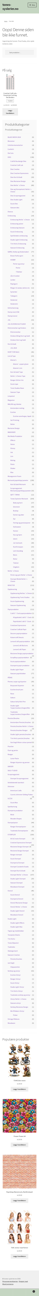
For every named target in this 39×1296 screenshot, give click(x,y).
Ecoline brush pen (16, 690)
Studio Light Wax (16, 927)
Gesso (12, 444)
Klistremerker (15, 332)
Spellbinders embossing (19, 236)
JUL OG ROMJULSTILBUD (17, 324)
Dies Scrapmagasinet (17, 196)
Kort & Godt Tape (16, 372)
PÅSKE (10, 677)
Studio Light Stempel (18, 879)
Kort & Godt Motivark (18, 484)
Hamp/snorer (12, 316)
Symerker (13, 292)
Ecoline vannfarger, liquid (22, 416)
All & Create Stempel (17, 839)
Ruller (12, 424)
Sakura (12, 697)
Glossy (12, 448)
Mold (12, 815)
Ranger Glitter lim (17, 380)
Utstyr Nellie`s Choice (18, 999)
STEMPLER (12, 835)
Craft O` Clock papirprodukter (21, 613)
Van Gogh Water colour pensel (21, 742)
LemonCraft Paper (19, 649)
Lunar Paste (14, 758)
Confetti (11, 149)
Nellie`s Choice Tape (17, 376)
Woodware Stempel (17, 887)
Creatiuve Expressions (18, 625)
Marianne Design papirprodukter (21, 653)
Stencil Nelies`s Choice (18, 907)
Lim (11, 456)
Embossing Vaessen (17, 228)
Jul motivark (17, 543)
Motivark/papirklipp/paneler (18, 480)
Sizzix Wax (14, 802)
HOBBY (12, 260)
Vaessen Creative (14, 955)
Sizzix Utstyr (14, 983)
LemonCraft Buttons (20, 645)
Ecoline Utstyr (15, 975)
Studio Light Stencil (17, 911)
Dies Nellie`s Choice (17, 185)
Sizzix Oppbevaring (17, 601)
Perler (18, 268)
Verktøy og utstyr (14, 971)
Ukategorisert (13, 951)
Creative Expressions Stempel (21, 843)
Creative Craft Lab (16, 165)
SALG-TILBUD (12, 770)
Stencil (10, 891)
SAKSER (10, 766)
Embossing (12, 216)
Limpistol (11, 396)
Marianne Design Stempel (19, 847)
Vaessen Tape (15, 392)
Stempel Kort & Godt (17, 871)
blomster (16, 507)
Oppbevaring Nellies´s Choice (21, 593)
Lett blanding (18, 551)
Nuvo (12, 694)
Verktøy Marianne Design (19, 1007)
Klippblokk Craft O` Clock (22, 617)
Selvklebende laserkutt (16, 782)
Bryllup (15, 511)
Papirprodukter (13, 609)
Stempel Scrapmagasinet (19, 778)
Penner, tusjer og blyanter (17, 682)
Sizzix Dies (14, 204)
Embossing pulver (16, 224)
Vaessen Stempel (16, 883)
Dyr (14, 519)
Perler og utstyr (18, 264)
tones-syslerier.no (10, 7)
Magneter (11, 400)
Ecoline (13, 412)
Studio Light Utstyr (17, 987)
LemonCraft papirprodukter (20, 641)
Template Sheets (14, 935)
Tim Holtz (11, 939)
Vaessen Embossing (17, 248)
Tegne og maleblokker (16, 931)
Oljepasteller (15, 967)
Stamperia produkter (15, 810)
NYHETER (11, 585)
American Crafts (16, 790)
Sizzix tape (14, 384)
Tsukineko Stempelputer (19, 831)
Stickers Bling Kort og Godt (20, 336)
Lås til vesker (15, 276)
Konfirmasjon (18, 547)
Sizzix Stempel (15, 859)
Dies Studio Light (16, 200)
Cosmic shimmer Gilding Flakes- (21, 794)
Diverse (10, 212)
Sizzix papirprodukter (18, 661)
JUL (9, 320)
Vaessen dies (14, 208)
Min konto (6, 1292)
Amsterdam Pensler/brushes (20, 722)
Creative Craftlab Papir (18, 629)
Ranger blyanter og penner (20, 762)
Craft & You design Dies (18, 161)
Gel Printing (14, 420)
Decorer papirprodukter (18, 633)
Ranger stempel (16, 855)
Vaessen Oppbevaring (18, 605)
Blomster (11, 141)
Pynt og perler (13, 750)
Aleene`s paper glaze (20, 364)
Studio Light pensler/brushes (20, 734)
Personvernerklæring (10, 1281)
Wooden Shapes (16, 819)
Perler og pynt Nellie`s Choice (21, 575)
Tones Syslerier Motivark (19, 499)
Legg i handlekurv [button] (10, 111)
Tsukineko (11, 947)
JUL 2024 (13, 348)
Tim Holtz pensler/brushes (20, 738)
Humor (15, 531)
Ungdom (16, 567)
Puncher (11, 746)
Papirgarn (13, 284)
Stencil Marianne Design (19, 903)
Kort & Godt (12, 344)
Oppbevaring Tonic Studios (20, 597)
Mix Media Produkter (15, 436)
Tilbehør (19, 272)
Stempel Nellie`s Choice (19, 875)
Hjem (5, 21)
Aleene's (13, 360)
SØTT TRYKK (15, 495)
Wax (11, 472)
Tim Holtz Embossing (18, 244)
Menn (15, 555)
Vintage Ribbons (13, 1019)
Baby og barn (17, 503)
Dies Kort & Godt (16, 177)
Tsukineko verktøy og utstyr (20, 995)
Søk (19, 1292)
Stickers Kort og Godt (18, 340)
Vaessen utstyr (15, 1003)
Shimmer (11, 786)
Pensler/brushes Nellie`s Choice (21, 726)
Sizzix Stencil (15, 895)
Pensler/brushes (16, 959)
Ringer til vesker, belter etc (20, 288)
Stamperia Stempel (17, 863)
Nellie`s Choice (13, 571)
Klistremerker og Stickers (17, 328)
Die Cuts (11, 153)
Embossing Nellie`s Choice (20, 220)
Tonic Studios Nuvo (17, 388)
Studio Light (12, 919)
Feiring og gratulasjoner (21, 523)
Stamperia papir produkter (19, 665)
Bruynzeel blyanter (17, 685)
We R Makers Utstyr (17, 1011)
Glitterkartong (13, 308)
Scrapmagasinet (13, 774)
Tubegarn (13, 296)
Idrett (15, 539)
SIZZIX (10, 798)
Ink (11, 452)
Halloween (17, 527)
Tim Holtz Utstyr (16, 991)
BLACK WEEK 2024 (14, 137)
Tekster (16, 563)
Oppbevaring (12, 589)
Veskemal (13, 300)
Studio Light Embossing (18, 240)
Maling (12, 460)
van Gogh (11, 963)
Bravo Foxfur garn (16, 256)
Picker (15, 1015)
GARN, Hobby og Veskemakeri (18, 252)
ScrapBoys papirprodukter (19, 657)
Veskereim (14, 304)
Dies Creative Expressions (19, 173)
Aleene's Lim (17, 368)
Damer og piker (18, 515)
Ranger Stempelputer (18, 827)
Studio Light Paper (17, 669)
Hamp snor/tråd (13, 312)
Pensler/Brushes (13, 718)
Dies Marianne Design (18, 181)
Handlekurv (30, 1290)
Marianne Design (14, 428)
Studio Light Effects (17, 923)
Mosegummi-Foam (14, 476)
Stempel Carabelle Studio (19, 867)
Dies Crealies (14, 169)
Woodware (11, 1023)
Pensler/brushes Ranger (19, 730)
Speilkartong (12, 807)
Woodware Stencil (16, 915)
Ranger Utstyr (15, 979)
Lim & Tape (12, 356)
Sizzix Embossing (16, 232)
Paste (12, 464)
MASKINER (11, 432)
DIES (9, 157)
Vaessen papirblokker (18, 673)
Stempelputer (13, 823)
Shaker (12, 468)
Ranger (10, 754)
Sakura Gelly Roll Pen (18, 702)
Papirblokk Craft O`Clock (22, 621)
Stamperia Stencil (16, 899)
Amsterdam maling (17, 408)
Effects (12, 440)
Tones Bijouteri (13, 943)
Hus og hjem (17, 535)
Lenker (12, 280)
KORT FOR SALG (13, 352)
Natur (15, 559)
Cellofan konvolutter (15, 145)
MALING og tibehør (14, 404)
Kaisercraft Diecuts (17, 637)
